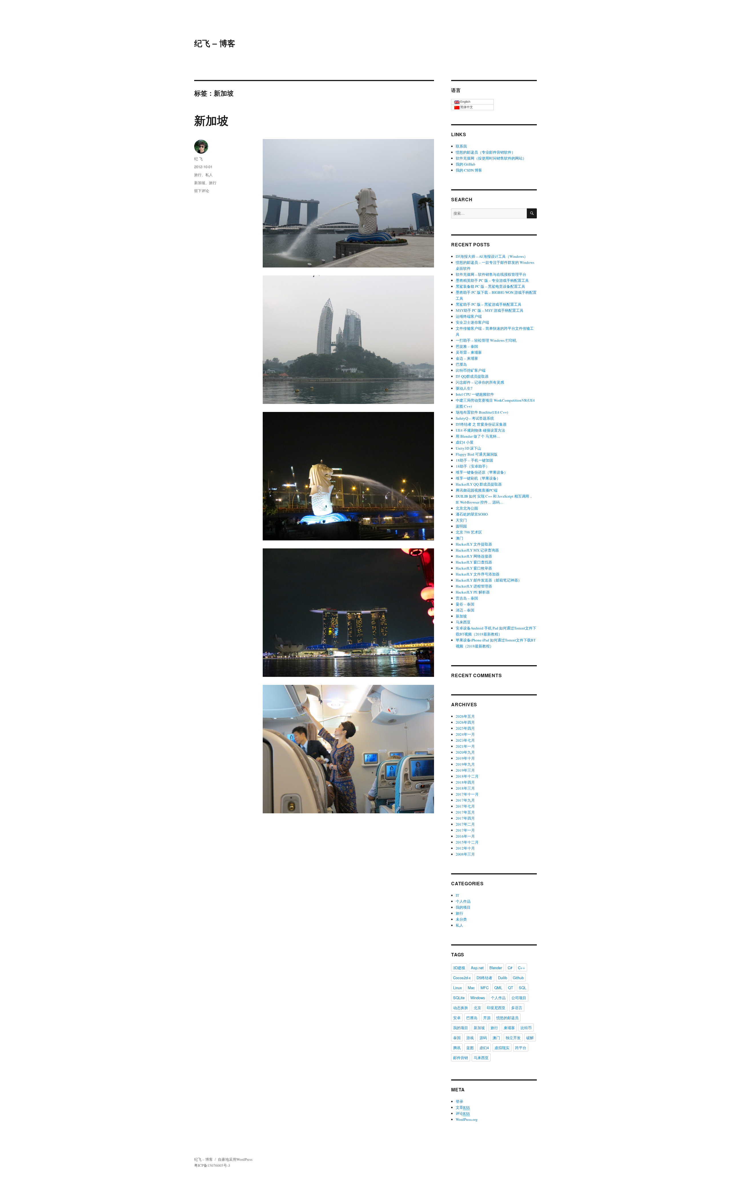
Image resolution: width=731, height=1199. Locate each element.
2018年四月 (465, 782)
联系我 (461, 146)
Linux (457, 987)
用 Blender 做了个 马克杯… (478, 436)
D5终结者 (484, 977)
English (464, 101)
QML (498, 987)
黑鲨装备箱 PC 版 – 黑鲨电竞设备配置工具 (490, 286)
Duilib (502, 977)
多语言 (516, 1007)
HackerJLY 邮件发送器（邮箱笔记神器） (489, 580)
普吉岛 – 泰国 (467, 598)
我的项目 (463, 907)
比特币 (526, 1027)
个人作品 (463, 901)
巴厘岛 (461, 364)
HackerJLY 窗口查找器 (474, 562)
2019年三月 (465, 770)
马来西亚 (463, 622)
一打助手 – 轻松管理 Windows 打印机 (486, 340)
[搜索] (532, 213)
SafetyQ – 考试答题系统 (475, 418)
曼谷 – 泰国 (465, 604)
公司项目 (518, 997)
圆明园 (461, 526)
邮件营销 (460, 1057)
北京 (477, 1007)
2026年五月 (465, 716)
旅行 (198, 174)
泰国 (457, 1037)
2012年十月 (465, 848)
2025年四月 (465, 728)
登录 (459, 1101)
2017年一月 (465, 830)
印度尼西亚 (496, 1007)
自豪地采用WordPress (235, 1159)
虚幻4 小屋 (464, 442)
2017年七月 (465, 806)
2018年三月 (465, 788)
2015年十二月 (467, 842)
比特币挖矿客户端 (470, 370)
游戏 (470, 1037)
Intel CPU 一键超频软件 (475, 394)
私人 (209, 174)
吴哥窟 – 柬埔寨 (469, 352)
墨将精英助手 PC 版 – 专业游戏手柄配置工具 (492, 280)
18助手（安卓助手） (472, 466)
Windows (477, 997)
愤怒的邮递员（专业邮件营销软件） (485, 152)
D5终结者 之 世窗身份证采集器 (481, 424)
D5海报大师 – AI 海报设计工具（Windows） (492, 256)
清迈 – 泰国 (465, 610)
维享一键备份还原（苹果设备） (482, 472)
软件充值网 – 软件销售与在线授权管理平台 (491, 274)
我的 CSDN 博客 (469, 170)
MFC (485, 987)
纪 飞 (198, 158)
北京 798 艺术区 (469, 532)
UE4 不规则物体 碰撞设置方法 (480, 430)
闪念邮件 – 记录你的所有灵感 (480, 382)
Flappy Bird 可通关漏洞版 (476, 454)
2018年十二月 (467, 776)
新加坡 (211, 120)
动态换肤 (460, 1007)
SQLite (459, 997)
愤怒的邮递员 (507, 1017)
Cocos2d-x (462, 977)
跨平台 (520, 1047)
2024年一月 (465, 734)
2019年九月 (465, 764)
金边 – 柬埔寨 (467, 358)
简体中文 (466, 107)
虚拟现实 (502, 1047)
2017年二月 (465, 824)
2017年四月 (465, 818)
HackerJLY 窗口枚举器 (474, 568)
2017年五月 (465, 812)
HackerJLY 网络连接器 (474, 556)
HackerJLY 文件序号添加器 (477, 574)
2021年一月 (465, 746)
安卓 (457, 1017)
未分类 (461, 919)
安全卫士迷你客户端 (472, 322)
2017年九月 (465, 800)
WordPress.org (467, 1119)
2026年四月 (465, 722)
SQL (522, 987)
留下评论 (201, 190)
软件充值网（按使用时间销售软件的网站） (491, 158)
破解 (530, 1037)
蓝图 (470, 1047)
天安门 (461, 520)
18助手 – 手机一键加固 (474, 460)
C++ (521, 967)
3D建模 (459, 967)
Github (518, 977)
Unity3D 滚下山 (468, 448)
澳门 (459, 538)
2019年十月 (465, 758)
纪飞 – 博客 (214, 43)
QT (510, 987)
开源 (487, 1017)
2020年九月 (465, 752)
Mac (471, 987)
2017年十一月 (467, 794)
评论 (463, 1113)
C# (510, 967)
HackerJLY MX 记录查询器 (477, 550)
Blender (495, 967)
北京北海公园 (467, 508)
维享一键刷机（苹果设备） (478, 478)
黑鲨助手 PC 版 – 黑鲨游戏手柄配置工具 (488, 304)
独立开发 (513, 1037)
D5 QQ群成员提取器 (472, 376)
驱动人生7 (464, 388)
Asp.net (477, 967)
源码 (483, 1037)
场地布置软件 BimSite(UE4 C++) (482, 412)
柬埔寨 (509, 1027)
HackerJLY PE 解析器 (473, 592)
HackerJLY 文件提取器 (474, 544)
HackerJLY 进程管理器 (474, 586)
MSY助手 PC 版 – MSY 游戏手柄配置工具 (489, 310)
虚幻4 (484, 1047)
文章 (463, 1107)
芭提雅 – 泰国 (467, 346)
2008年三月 (465, 854)
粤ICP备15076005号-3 (212, 1165)
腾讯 (457, 1047)
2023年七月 (465, 740)
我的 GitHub (465, 164)
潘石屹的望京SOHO (472, 514)
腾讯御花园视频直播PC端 (476, 490)
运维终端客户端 (469, 316)
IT (457, 895)
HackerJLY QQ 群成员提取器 (479, 484)
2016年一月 (465, 836)
